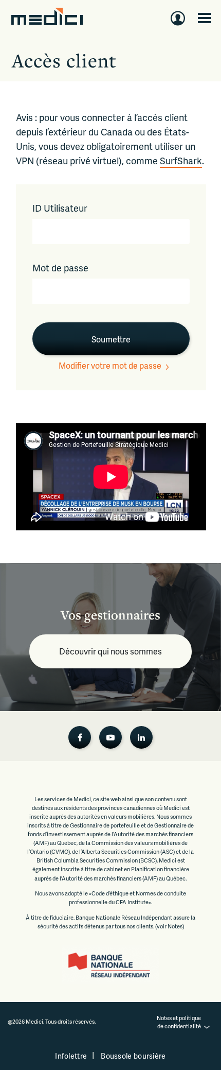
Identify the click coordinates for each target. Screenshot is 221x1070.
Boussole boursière (133, 1056)
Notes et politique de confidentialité (179, 1022)
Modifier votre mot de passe (110, 365)
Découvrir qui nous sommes (110, 651)
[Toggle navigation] (204, 18)
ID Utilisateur (59, 207)
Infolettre (71, 1056)
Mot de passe (60, 267)
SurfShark (181, 160)
